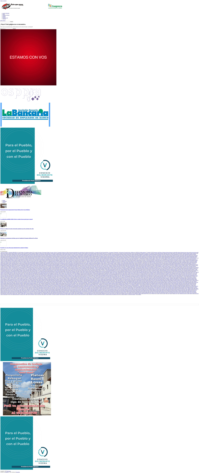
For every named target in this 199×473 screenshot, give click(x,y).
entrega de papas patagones (140, 267)
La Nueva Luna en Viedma (60, 277)
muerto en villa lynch (21, 281)
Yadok (72, 294)
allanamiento (136, 254)
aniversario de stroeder (62, 255)
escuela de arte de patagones (47, 268)
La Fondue (26, 277)
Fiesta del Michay (20, 271)
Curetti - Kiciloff (158, 262)
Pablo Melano (144, 282)
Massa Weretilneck (68, 280)
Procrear (46, 286)
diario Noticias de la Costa (14, 265)
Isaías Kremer (128, 274)
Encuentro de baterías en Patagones (24, 267)
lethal (4, 278)
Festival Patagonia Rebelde (110, 270)
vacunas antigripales (44, 293)
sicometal (50, 289)
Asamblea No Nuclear (23, 256)
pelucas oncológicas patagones (54, 284)
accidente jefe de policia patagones (44, 253)
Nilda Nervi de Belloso (167, 281)
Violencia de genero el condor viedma (186, 293)
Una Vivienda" (121, 292)
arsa (180, 255)
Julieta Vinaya (41, 276)
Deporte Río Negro (82, 263)
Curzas (169, 262)
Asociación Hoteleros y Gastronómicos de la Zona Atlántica (79, 256)
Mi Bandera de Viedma (135, 280)
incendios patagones (56, 274)
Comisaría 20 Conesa (77, 260)
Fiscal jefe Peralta (69, 271)
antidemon (82, 255)
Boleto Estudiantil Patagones (166, 257)
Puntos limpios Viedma (149, 286)
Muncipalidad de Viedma (61, 281)
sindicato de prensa (128, 289)
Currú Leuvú (163, 262)
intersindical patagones (105, 274)
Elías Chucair (136, 266)
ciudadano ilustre (92, 259)
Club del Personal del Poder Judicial (135, 259)
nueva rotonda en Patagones (22, 282)
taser (26, 291)
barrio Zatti (44, 257)
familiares (134, 269)
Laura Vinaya (130, 277)
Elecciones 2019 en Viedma (52, 266)
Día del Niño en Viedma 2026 (163, 264)
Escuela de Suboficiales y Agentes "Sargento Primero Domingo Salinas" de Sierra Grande (101, 268)
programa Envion (75, 286)
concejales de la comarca (8, 261)
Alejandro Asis (105, 254)
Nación (124, 281)
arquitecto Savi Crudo (175, 255)
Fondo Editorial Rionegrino (124, 271)
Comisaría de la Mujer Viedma (100, 260)
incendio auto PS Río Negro (173, 273)
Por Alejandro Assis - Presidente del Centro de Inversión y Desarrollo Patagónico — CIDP (127, 285)
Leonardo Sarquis (190, 277)
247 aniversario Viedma (45, 252)
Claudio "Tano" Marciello (110, 259)
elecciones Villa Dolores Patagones (128, 266)
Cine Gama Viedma (35, 259)
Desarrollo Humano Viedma (130, 263)
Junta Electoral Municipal (82, 276)
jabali (145, 274)
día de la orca (80, 264)
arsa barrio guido (183, 255)
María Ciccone (117, 279)
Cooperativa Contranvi (185, 261)
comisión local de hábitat (166, 260)
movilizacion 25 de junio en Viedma (189, 280)
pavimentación (165, 283)
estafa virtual (186, 268)
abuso (185, 252)
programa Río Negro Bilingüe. (83, 286)
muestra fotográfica (34, 281)
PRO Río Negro (42, 286)
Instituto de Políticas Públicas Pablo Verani (81, 274)
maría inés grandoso (159, 279)
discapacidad (70, 265)
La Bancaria (174, 276)
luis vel (147, 278)
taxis (27, 291)
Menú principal (2, 20)
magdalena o (167, 278)
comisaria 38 (92, 260)
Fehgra (180, 269)
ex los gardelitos (43, 269)
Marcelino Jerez (53, 279)
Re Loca (190, 286)
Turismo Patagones (65, 292)
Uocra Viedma (187, 292)
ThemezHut (18, 472)
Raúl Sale (187, 286)
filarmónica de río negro (54, 271)
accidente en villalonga (35, 253)
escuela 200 (14, 268)
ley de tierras (25, 278)
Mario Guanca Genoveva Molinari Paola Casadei (31, 280)
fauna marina (167, 269)
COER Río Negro (166, 259)
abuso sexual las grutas (190, 252)
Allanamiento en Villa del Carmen (179, 254)
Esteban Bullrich (18, 269)
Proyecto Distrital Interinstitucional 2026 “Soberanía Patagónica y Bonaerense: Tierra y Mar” (110, 286)
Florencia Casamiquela (95, 271)
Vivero (9, 294)
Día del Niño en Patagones (134, 264)
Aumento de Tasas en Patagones (147, 256)
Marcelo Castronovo (60, 279)
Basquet (56, 257)
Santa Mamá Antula (89, 288)
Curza (167, 262)
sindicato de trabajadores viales (182, 289)
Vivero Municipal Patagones (15, 294)
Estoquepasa (9, 471)
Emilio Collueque (147, 266)
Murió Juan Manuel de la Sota (103, 281)
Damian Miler (172, 262)
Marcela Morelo (48, 279)
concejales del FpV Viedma (16, 261)
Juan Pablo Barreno (150, 275)
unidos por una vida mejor (156, 292)
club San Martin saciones (159, 259)
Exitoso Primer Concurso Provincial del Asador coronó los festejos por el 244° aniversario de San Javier (63, 269)
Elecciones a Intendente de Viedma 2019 (64, 266)
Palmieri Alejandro (188, 282)
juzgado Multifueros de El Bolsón (129, 276)
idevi (144, 273)
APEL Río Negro (108, 255)
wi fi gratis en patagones (55, 294)
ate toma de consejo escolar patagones (110, 256)
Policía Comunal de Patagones (66, 285)
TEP (127, 291)
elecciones (40, 266)
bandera (196, 256)
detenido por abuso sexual (34, 264)
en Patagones (180, 266)
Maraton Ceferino (38, 279)
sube (119, 290)
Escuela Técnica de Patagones (163, 268)
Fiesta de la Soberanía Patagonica (161, 270)
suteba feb (185, 290)
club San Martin (151, 259)
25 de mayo (51, 252)
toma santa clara (148, 291)
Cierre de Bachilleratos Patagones (8, 259)
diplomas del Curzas (44, 265)
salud (62, 288)
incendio (166, 273)
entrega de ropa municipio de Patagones (151, 267)
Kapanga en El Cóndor (139, 276)
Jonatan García (175, 274)
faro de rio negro (154, 269)
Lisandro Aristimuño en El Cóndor (75, 278)
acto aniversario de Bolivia (127, 253)
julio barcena (70, 276)
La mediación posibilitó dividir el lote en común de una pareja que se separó (16, 219)
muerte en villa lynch (7, 281)
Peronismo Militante (92, 284)
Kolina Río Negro (163, 276)
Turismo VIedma (71, 292)
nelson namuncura (151, 281)
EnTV (159, 267)
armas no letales (169, 255)
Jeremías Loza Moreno (164, 274)
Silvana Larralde (80, 289)
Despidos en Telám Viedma (169, 263)
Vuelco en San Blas (38, 294)
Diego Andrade (20, 265)
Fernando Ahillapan (16, 270)
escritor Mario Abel (191, 267)
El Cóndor (166, 265)
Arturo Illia (18, 256)
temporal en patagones (100, 291)
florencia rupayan (102, 271)
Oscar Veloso (112, 282)
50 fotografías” (115, 252)
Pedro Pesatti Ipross (10, 284)
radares (164, 286)
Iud (130, 274)
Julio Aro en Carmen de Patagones (62, 276)
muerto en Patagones (14, 281)
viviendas (21, 294)
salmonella (59, 288)
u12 (84, 292)
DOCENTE (80, 265)
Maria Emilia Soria (145, 279)
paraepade (4, 283)
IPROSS (115, 274)
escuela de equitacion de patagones (73, 268)
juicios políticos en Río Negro (34, 276)
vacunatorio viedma (67, 293)
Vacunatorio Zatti (73, 293)
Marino (185, 279)
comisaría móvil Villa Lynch (116, 260)
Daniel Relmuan (194, 262)
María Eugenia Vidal (152, 279)
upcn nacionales (194, 292)
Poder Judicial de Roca (22, 285)
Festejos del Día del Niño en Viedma (50, 270)
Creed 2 (121, 262)
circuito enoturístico (42, 259)
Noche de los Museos (175, 281)
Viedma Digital (143, 293)
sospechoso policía (78, 290)
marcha (75, 279)
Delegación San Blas (49, 263)
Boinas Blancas (152, 257)
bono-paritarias (187, 257)
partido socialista (61, 283)
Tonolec (152, 291)
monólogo (175, 280)
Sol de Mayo (45, 290)
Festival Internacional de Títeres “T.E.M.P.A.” (98, 270)
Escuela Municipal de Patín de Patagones (142, 268)
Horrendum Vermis (83, 273)
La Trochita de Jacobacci (74, 277)
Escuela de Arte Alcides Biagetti (37, 268)
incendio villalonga (50, 274)
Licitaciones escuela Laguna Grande (50, 278)
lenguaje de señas (184, 277)
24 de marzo (39, 252)
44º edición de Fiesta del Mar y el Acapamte (91, 252)
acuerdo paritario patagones (158, 253)
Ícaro (132, 273)
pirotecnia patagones (118, 284)
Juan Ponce (162, 275)
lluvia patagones (84, 278)
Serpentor (17, 289)
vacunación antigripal (29, 293)
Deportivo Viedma (107, 263)
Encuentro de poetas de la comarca (35, 267)
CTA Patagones (144, 262)
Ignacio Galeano (148, 273)
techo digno (80, 291)
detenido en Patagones (25, 264)
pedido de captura (171, 283)
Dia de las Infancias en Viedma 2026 (110, 264)
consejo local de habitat (138, 261)
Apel (95, 255)
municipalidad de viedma (82, 281)
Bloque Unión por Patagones (136, 257)
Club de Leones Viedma (125, 259)
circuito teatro (65, 259)
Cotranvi (101, 262)
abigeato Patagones (181, 252)
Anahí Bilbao (13, 255)
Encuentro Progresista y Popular (65, 267)
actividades (110, 253)
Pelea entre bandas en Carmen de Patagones (41, 284)
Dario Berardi (14, 263)
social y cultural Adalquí (39, 290)
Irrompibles (123, 274)
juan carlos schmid (136, 275)
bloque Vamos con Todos (146, 257)
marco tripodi (90, 279)
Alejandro (101, 254)
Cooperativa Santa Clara (15, 262)
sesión (20, 289)
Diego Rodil (34, 265)
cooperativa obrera (8, 262)
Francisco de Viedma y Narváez (149, 271)
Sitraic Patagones (24, 290)
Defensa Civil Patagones (31, 263)
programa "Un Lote (51, 286)
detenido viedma (41, 264)
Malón (183, 278)
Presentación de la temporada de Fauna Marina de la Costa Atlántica (15, 209)
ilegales (152, 273)
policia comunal (44, 285)
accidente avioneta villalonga (12, 253)
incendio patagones (43, 274)
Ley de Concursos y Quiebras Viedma (16, 278)
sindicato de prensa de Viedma (147, 289)
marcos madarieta (101, 279)
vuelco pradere (43, 294)
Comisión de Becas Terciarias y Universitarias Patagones (145, 260)
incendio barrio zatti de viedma (183, 273)
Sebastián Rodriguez (151, 288)
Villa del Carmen (162, 293)
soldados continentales (51, 290)
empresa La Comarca (171, 266)
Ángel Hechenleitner (25, 255)
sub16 (108, 290)
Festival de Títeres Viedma (79, 270)
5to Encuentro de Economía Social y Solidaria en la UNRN (128, 252)
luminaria (150, 278)
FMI (112, 271)
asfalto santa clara (30, 256)
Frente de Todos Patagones (164, 271)
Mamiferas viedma (7, 279)
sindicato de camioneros (98, 289)
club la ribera (143, 259)
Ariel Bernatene (159, 255)
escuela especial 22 (119, 268)
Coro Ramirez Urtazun (49, 262)
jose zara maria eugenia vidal (76, 275)
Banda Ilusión (192, 256)
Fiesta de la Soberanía (152, 270)
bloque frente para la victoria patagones (113, 257)
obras (42, 282)
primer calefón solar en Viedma (188, 285)
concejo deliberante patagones (51, 261)
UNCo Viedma (129, 292)
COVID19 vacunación (110, 262)
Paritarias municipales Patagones (17, 283)
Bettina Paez (75, 257)
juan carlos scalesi (130, 275)
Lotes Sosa (124, 278)
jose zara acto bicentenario (59, 275)
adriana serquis (179, 253)
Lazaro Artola (138, 277)
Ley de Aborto (7, 278)
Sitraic (21, 290)
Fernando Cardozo (22, 270)
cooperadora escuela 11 (159, 261)
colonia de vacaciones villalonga (5, 260)
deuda (65, 264)
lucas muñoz (131, 278)
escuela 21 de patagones (20, 268)
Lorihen (93, 278)
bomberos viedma (181, 257)
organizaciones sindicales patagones (93, 282)
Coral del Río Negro (42, 262)
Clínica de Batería (118, 259)
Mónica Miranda (170, 280)
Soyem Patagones (84, 290)
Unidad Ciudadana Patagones (136, 292)
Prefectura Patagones (169, 285)
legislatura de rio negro (165, 277)
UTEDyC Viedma (21, 293)
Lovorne (127, 278)
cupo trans (153, 262)
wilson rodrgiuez (62, 294)
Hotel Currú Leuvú (109, 273)
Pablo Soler (153, 282)
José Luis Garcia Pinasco (31, 275)
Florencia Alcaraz (88, 271)
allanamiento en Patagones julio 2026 (159, 254)
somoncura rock (60, 290)
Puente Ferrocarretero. (129, 286)
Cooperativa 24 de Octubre (177, 261)
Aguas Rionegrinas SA (48, 254)
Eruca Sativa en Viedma (175, 267)
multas (56, 281)
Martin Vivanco (62, 280)
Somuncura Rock (66, 290)
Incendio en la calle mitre (15, 274)
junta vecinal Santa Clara (100, 276)
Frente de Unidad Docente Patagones (175, 271)
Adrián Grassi (175, 253)
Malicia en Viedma (179, 278)
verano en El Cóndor (115, 293)
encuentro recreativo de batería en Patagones (78, 267)
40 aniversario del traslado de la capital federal (76, 252)
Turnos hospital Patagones (79, 292)
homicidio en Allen (31, 273)
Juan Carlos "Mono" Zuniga (122, 275)
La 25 (167, 276)
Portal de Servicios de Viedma (147, 285)
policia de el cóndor (83, 285)
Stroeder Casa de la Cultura (102, 290)
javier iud (152, 274)
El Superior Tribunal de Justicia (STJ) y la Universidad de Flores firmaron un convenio (21, 266)
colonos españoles (14, 260)
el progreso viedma (181, 265)
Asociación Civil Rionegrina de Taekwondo (48, 256)
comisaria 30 (83, 260)
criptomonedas (131, 262)
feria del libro (189, 269)
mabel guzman (154, 278)
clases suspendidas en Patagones (100, 259)
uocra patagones (181, 292)
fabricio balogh (112, 269)
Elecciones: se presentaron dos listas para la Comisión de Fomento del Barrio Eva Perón (19, 238)
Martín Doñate (53, 280)
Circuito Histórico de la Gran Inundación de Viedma (54, 259)
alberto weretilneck (84, 254)
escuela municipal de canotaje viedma (129, 268)
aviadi (174, 256)
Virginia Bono (5, 294)
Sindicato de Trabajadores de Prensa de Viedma (169, 289)
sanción (80, 288)
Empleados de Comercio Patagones (156, 266)
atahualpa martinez (96, 256)
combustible (57, 260)
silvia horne (85, 289)
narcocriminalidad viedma (130, 281)
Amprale (9, 255)
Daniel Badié (184, 262)
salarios (56, 288)
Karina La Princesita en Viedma (151, 276)
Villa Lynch (167, 293)
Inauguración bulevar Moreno (160, 273)
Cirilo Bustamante (82, 259)
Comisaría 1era (71, 260)
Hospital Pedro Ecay (90, 273)
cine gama (30, 259)
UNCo (125, 292)
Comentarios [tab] (4, 201)
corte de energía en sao (61, 262)
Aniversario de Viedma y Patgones (72, 255)
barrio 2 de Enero (19, 257)
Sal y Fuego (27, 288)
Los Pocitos (105, 278)
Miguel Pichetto (163, 280)
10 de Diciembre (21, 252)
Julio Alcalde (54, 276)
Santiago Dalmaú (95, 288)
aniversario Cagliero (55, 255)
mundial (66, 281)
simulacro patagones (91, 289)
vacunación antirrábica (37, 293)
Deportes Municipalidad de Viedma (98, 263)
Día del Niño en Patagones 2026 (144, 264)
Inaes (154, 273)
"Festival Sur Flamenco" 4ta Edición (6, 252)
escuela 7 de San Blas (28, 268)
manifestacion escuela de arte (14, 279)
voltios (26, 294)
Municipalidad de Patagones (73, 281)
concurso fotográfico (69, 261)
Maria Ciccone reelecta (132, 279)
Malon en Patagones (188, 278)
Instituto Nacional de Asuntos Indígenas (94, 274)
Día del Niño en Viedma (154, 264)
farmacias (149, 269)
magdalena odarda (173, 278)
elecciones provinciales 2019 (117, 266)
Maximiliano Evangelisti (90, 280)
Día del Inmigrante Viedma (120, 264)
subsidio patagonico (129, 290)
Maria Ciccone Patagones (124, 279)
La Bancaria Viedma (179, 276)
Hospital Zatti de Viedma (102, 273)
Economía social (5, 17)
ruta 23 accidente (12, 288)
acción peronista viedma (92, 253)
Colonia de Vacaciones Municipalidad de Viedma (190, 259)
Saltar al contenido (3, 0)
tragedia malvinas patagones (177, 291)
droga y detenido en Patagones (111, 265)
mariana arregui (172, 279)
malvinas (1, 279)
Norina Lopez (6, 282)
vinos (178, 293)
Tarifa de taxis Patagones (12, 291)
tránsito (1, 292)
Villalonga (174, 293)
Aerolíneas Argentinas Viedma (187, 253)
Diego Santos (39, 265)
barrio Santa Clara (39, 257)
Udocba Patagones (101, 292)
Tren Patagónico (39, 292)
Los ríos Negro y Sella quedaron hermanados (114, 278)
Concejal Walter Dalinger (193, 260)
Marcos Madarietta (107, 279)
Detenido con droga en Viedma (9, 264)
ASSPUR (90, 256)
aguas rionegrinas (41, 254)
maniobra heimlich (22, 279)
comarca (21, 260)
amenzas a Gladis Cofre (4, 255)
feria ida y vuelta (194, 269)
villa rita (171, 293)
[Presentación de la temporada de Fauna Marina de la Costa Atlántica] (3, 207)
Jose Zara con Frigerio (67, 275)
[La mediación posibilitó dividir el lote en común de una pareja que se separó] (3, 217)
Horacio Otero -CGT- (70, 273)
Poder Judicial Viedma (29, 285)
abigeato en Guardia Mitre (173, 252)
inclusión (61, 274)
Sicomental (47, 289)
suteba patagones (190, 290)
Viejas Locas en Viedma (150, 293)
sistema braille (17, 290)
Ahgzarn (66, 254)
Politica (3, 14)
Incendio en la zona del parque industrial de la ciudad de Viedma (14, 247)
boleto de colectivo (158, 257)
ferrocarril (33, 270)
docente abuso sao (85, 265)
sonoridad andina (72, 290)
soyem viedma (90, 290)
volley (24, 294)
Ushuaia (13, 293)
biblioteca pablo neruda (81, 257)
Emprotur (176, 266)
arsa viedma (14, 256)
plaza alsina (164, 284)
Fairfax (131, 269)
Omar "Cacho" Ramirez (65, 282)
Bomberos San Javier (174, 257)
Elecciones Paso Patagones (92, 266)
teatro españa (46, 291)
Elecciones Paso (85, 266)
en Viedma (184, 266)
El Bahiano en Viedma (150, 265)
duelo (121, 265)
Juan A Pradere (96, 275)
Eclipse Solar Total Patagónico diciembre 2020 (133, 265)
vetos (133, 293)
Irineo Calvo (119, 274)
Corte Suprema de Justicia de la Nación (79, 262)
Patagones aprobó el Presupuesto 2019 (118, 283)
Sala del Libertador (52, 288)
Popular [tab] (3, 200)
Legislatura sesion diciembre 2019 (175, 277)
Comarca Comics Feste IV (43, 260)
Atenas (117, 256)
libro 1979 (35, 278)
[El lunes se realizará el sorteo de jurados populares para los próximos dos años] (3, 226)
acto (112, 253)
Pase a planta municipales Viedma (82, 283)
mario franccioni (15, 280)
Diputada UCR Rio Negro (63, 265)
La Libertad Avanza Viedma (41, 277)
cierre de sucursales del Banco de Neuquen (21, 259)
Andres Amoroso (19, 255)
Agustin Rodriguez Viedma (60, 254)
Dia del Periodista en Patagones (173, 264)
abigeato (167, 252)
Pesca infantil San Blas (106, 284)
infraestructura (65, 274)
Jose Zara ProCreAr (84, 275)
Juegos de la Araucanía (14, 276)
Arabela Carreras (134, 255)
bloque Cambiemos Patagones (102, 257)
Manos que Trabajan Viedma (30, 279)
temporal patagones (107, 291)
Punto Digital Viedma (141, 286)
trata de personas (12, 292)
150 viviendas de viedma (28, 252)
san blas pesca (73, 288)
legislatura (160, 277)
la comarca (194, 276)
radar (162, 286)
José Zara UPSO (90, 275)
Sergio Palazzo (5, 289)
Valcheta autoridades (79, 293)
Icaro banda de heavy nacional (138, 273)
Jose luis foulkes (24, 275)
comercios (67, 260)
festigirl (58, 270)
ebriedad (123, 265)
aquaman (129, 255)
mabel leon (158, 278)
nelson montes (145, 281)
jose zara (53, 275)
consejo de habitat (93, 261)
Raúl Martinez (183, 286)
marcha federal (85, 279)
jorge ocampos (192, 274)
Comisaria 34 (88, 260)
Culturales (4, 18)
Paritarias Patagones (26, 283)
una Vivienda (116, 292)
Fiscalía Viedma (82, 271)
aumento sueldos (170, 256)
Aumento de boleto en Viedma (136, 256)
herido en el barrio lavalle (4, 273)
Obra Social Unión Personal (36, 282)
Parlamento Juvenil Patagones (45, 283)
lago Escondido (86, 277)
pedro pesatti (185, 283)
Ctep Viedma (149, 262)
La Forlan (29, 277)
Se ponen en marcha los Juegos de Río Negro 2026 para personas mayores (129, 288)
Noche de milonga (182, 281)
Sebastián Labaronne (144, 288)
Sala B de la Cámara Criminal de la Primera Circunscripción (39, 288)
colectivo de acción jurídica (173, 259)
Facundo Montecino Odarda (125, 269)
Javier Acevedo (148, 274)
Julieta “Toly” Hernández (48, 276)
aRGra (150, 255)
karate (144, 276)
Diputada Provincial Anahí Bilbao (53, 265)
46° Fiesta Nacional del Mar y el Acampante (106, 252)
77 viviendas (148, 252)
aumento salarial (164, 256)
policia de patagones (90, 285)
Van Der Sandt (85, 293)
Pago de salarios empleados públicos (161, 282)
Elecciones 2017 (45, 266)
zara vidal (86, 294)
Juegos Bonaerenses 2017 (179, 275)
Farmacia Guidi (145, 269)
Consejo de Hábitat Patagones (101, 261)
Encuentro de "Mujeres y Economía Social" (11, 267)
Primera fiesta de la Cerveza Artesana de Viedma (31, 286)
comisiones (172, 260)
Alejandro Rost (128, 254)
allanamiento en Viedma (169, 254)
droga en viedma (103, 265)
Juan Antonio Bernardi (109, 275)
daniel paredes (189, 262)
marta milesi (48, 280)
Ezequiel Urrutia (86, 269)
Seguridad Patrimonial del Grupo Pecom (174, 288)
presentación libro (180, 285)
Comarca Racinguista (51, 260)
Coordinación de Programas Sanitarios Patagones (31, 262)
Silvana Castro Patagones (73, 289)
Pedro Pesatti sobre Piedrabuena (29, 284)
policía (35, 285)
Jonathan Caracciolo (181, 274)
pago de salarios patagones (172, 282)
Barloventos (14, 257)
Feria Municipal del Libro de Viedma (6, 270)
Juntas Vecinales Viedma (113, 276)
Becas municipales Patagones (63, 257)
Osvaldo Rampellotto (117, 282)
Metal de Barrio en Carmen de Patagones (124, 280)
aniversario (37, 255)
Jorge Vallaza (6, 275)
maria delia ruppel (139, 279)
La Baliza (169, 276)
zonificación (91, 294)
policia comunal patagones (75, 285)
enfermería (96, 267)
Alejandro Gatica (111, 254)
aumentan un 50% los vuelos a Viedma (125, 256)
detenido (175, 263)
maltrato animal (193, 278)
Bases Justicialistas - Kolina (50, 257)
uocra (178, 292)
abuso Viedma (5, 253)
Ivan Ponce (133, 274)
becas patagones (70, 257)
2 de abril (35, 252)
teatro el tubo (36, 291)
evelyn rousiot (38, 269)
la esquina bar (22, 277)
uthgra (25, 293)
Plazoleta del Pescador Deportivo (184, 284)
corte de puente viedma (69, 262)
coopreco (21, 262)
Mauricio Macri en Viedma (81, 280)
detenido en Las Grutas (18, 264)
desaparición (123, 263)
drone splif (118, 265)
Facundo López (117, 269)
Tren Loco (27, 292)
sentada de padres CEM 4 (192, 288)
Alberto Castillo (78, 254)
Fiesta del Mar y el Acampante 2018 (11, 271)
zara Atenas (75, 294)
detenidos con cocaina (59, 264)
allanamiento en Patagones (148, 254)
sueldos (134, 290)
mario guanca (20, 280)
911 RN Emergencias (153, 252)
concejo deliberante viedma (60, 261)
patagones (110, 283)
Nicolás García (156, 281)
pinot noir (113, 284)
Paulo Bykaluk (160, 283)
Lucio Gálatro (143, 278)
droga (99, 265)
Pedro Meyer (181, 283)
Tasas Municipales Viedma (20, 291)
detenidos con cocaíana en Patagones (50, 264)
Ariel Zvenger (164, 255)
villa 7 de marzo (157, 293)
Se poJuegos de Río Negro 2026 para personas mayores (107, 288)
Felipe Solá (183, 269)
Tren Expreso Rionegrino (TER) (20, 292)
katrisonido (158, 276)
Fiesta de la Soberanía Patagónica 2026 (186, 270)
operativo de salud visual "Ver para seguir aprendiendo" (78, 282)
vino (176, 293)
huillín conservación (121, 273)
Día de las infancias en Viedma (98, 264)
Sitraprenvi (33, 290)
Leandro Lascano (143, 277)
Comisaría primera (124, 260)
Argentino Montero (145, 255)
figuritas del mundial (46, 271)
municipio (87, 281)
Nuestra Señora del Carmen (13, 282)
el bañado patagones (158, 265)
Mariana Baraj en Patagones (179, 279)
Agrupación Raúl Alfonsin (34, 254)
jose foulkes (11, 275)
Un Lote (105, 292)
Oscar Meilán (107, 282)
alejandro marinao (117, 254)
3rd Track (55, 252)
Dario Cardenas (19, 263)
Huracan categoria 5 (128, 273)
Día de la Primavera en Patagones (87, 264)
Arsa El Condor (193, 255)
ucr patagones (89, 292)
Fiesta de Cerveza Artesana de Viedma (121, 270)
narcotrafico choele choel (139, 281)
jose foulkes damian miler (17, 275)
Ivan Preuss (137, 274)
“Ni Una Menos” (138, 294)
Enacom (187, 266)
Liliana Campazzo (67, 278)
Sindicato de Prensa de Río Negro (136, 289)
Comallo (18, 260)
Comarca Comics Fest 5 (35, 260)
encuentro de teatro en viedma (46, 267)
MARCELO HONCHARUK (68, 279)
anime (34, 255)
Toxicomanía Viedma (157, 291)
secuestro (165, 288)
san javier (77, 288)
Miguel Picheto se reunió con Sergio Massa (153, 280)
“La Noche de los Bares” (131, 294)
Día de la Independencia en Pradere (71, 264)
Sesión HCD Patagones (36, 289)
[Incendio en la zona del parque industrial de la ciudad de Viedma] (3, 245)
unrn (174, 292)
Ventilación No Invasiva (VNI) (107, 293)
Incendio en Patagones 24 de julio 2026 (33, 274)
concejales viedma (32, 261)
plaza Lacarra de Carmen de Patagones (172, 284)
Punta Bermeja (135, 286)
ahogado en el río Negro (72, 254)
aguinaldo (53, 254)
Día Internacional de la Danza (193, 264)
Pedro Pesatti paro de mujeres (18, 284)
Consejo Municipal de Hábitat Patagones (149, 261)
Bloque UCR (129, 257)
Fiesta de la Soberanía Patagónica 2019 (173, 270)
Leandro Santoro (155, 277)
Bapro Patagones (9, 257)
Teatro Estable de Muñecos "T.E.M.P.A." (63, 291)
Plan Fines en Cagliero (158, 284)
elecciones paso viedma (101, 266)
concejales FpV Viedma (25, 261)
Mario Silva (44, 280)
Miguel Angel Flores (142, 280)
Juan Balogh (115, 275)
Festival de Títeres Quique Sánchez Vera (68, 270)
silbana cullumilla (55, 289)
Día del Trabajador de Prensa (183, 264)
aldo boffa (94, 254)
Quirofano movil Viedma (157, 286)
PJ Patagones (137, 284)
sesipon (42, 289)
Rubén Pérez (7, 288)
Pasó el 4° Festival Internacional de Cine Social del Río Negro (98, 283)
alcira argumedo (90, 254)
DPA (97, 265)
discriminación (75, 265)
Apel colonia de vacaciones (100, 255)
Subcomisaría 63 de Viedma (114, 290)
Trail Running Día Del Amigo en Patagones (189, 291)
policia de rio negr (96, 285)
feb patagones (171, 269)
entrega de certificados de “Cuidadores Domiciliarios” (127, 267)
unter (176, 292)
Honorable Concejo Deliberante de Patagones (51, 273)
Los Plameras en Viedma (99, 278)
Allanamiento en (141, 254)
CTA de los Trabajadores (138, 262)
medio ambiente (103, 280)
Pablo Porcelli (149, 282)
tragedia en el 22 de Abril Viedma (166, 291)
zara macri (79, 294)
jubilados (165, 275)
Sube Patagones (123, 290)
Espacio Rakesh (181, 268)
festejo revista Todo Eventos (39, 270)
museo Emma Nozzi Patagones (118, 281)
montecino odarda (180, 280)
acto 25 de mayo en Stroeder (118, 253)
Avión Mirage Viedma (178, 256)
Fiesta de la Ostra (145, 270)
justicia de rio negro (121, 276)
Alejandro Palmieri (123, 254)
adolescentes (166, 253)
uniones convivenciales (169, 292)
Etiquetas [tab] (3, 202)
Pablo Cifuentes (129, 282)
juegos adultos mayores (170, 275)
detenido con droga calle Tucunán (182, 263)
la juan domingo (34, 277)
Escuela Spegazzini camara (153, 268)
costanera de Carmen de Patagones (94, 262)
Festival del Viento (87, 270)
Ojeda (60, 282)
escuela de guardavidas (82, 268)
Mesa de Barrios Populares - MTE (112, 280)
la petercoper (67, 277)
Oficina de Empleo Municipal (54, 282)
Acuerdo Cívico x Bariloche (149, 253)
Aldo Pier (98, 254)
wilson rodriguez (68, 294)
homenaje (17, 273)
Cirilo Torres (87, 259)
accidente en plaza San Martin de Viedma (24, 253)
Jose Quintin (43, 275)
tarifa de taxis (5, 291)
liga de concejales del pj (60, 278)
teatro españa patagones (52, 291)
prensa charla (175, 285)
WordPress (7, 472)
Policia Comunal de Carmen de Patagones (54, 285)
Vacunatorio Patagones (60, 293)
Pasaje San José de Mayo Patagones (70, 283)
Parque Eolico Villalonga (55, 283)
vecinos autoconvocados (97, 293)
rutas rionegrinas (22, 288)
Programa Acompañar (58, 286)
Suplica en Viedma (178, 290)
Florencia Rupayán (108, 271)
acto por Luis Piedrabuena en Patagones (138, 253)
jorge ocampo (187, 274)
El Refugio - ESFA (188, 265)
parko (39, 283)
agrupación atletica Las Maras (25, 254)
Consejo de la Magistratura (110, 261)
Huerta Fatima (115, 273)
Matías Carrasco (74, 280)
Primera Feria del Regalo (19, 286)
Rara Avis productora (169, 286)
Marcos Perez (112, 279)
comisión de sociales (158, 260)
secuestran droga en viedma (159, 288)
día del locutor (127, 264)
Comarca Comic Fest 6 (27, 260)
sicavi (44, 289)
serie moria (14, 289)
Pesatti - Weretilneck (99, 284)
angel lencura (31, 255)
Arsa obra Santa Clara (8, 256)
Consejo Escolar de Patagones (120, 261)
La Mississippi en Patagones (51, 277)
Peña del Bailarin (62, 284)
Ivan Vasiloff (141, 274)
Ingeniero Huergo (71, 274)
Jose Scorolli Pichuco (48, 275)
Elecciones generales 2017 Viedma (76, 266)
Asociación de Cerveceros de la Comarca (62, 256)
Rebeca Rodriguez (195, 286)
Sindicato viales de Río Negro (5, 290)
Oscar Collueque (102, 282)
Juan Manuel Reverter (142, 275)
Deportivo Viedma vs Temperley (115, 263)
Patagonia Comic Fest (128, 283)
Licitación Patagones (40, 278)
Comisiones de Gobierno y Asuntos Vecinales (181, 260)
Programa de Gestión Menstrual (67, 286)
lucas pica (135, 278)
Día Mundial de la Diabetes (4, 265)
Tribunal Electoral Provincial (57, 292)
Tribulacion (44, 292)
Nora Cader (191, 281)
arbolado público (139, 255)
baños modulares (3, 257)
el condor (163, 265)
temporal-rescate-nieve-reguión (121, 291)
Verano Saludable (122, 293)
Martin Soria (58, 280)
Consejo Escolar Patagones (129, 261)
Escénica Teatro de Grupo (184, 267)
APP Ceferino (122, 255)
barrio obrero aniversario (32, 257)
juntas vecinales (106, 276)
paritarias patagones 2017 (34, 283)
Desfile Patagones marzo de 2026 (159, 263)
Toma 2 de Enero (143, 291)
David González (24, 263)
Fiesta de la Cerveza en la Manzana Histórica (135, 270)
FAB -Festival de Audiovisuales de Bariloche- (97, 269)
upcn (190, 292)
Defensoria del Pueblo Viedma (41, 263)
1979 (33, 252)
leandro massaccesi (149, 277)
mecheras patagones (97, 280)
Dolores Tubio (94, 265)
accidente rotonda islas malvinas (67, 253)
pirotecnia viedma (125, 284)
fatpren (158, 269)
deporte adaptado (76, 263)
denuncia (58, 263)
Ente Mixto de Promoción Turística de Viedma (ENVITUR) (108, 267)
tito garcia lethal (130, 291)
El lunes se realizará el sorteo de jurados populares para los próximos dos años (17, 228)
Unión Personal (163, 292)
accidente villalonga (85, 253)
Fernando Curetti (28, 270)
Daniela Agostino (9, 263)
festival (60, 270)
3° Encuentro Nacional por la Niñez (63, 252)
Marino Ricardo (189, 279)
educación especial (144, 265)
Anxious (93, 255)
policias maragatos (109, 285)
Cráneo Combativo (117, 262)
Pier (111, 284)
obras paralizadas (46, 282)
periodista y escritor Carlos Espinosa (78, 284)
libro (32, 278)
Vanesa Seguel (90, 293)
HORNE (78, 273)
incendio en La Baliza (7, 274)
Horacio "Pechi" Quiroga (63, 273)
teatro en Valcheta (41, 291)
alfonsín (133, 254)
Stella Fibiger (95, 290)
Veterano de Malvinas (128, 293)
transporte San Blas (6, 292)
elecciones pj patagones (108, 266)
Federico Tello (176, 269)
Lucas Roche (139, 278)
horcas (76, 273)
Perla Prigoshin (86, 284)
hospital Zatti (96, 273)
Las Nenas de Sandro (107, 277)
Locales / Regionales (5, 13)
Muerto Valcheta (27, 281)
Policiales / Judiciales (5, 15)
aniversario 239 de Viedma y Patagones (45, 255)
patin (133, 283)
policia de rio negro (103, 285)
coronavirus (56, 262)
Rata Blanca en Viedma (176, 286)
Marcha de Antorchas (79, 279)
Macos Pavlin (163, 278)
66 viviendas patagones (142, 252)
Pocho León (192, 284)
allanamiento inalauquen (189, 254)
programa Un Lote (91, 286)
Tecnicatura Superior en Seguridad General (89, 291)
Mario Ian (40, 280)
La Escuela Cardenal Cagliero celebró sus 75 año (11, 277)
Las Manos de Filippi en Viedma (98, 277)
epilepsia (170, 267)
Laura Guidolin (121, 277)
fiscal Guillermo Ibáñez (62, 271)
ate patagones (101, 256)
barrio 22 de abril (25, 257)
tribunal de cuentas (49, 292)
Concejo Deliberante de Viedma (41, 261)
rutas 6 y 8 (17, 288)
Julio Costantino (75, 276)
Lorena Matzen (89, 278)
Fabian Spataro (107, 269)
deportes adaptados (89, 263)
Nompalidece (187, 281)
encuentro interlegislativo (56, 267)
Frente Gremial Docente (185, 271)
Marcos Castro (95, 279)
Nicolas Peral (161, 281)
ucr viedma (93, 292)
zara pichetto (83, 294)
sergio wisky (10, 289)
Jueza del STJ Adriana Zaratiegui (23, 276)
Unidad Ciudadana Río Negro (146, 292)
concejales (2, 261)
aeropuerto (194, 253)
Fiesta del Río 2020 (26, 271)
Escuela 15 (10, 268)
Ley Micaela (29, 278)
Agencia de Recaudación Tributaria (9, 254)
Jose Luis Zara (38, 275)
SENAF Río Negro (184, 288)
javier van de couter (157, 274)
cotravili (105, 262)
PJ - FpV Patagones (131, 284)
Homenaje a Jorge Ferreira (23, 273)
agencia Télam (17, 254)
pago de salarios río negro (180, 282)
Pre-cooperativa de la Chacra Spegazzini (158, 285)
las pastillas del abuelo (115, 277)
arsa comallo (189, 255)
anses (79, 255)
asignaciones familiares (37, 256)
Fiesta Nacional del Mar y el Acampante (36, 271)
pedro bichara (176, 283)
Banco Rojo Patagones (186, 256)
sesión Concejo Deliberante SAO (27, 289)
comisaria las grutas (108, 260)
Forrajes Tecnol (131, 271)
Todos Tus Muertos (136, 291)
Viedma (139, 293)
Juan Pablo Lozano (156, 275)
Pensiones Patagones (68, 284)
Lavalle (134, 277)
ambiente (194, 254)
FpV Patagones (141, 271)
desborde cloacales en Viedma (140, 263)
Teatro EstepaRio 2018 (74, 291)
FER (186, 269)
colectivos (179, 259)
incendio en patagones (23, 274)
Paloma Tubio (193, 282)
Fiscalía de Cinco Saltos (76, 271)
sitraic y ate (29, 290)
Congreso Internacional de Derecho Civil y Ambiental (81, 261)
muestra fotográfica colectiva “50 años (43, 281)
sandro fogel (83, 288)
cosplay (87, 262)
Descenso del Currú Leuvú (149, 263)
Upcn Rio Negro (9, 293)
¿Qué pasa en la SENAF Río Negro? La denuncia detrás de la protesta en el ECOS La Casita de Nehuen (110, 294)
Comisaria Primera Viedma (131, 260)
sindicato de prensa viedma (157, 289)
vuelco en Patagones (31, 294)
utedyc (16, 293)
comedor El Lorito (62, 260)
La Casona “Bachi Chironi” (187, 276)
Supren (182, 290)
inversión (110, 274)
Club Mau (147, 259)
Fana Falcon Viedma (139, 269)
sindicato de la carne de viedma (119, 289)
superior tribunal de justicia (145, 290)
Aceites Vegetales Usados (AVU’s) (102, 253)
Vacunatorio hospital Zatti (52, 293)
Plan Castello (152, 284)
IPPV (113, 274)
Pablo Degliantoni (135, 282)
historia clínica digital (12, 273)
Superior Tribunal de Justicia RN (169, 290)
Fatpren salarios (162, 269)
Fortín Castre (136, 271)
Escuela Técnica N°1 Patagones (173, 268)
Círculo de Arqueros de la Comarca (73, 259)
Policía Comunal (38, 285)
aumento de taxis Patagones (156, 256)
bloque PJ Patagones (123, 257)
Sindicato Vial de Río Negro (192, 289)
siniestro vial (12, 290)
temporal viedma (113, 291)
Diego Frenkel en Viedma (28, 265)
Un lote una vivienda (110, 292)
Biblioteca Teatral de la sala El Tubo (91, 257)
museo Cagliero (110, 281)
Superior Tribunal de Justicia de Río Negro (157, 290)
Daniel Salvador (3, 263)
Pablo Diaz (140, 282)
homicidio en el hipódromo (39, 273)
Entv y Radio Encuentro (164, 267)
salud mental (65, 288)
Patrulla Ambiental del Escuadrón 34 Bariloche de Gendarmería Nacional (146, 283)
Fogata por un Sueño (116, 271)
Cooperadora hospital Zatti (168, 261)
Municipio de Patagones (93, 281)
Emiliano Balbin (141, 266)
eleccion (37, 266)
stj (97, 290)
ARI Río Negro (153, 255)
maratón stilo (43, 279)
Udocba (96, 292)
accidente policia (53, 253)
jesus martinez (171, 274)
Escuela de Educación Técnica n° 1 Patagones (59, 268)
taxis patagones (30, 291)
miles (167, 280)
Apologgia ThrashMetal (115, 255)
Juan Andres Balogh (102, 275)
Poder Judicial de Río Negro (13, 285)
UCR (86, 292)
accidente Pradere (59, 253)
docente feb (90, 265)
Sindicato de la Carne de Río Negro (108, 289)
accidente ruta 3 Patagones (77, 253)
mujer (51, 281)
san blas (69, 288)
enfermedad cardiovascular (90, 267)
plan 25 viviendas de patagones (144, 284)
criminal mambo (126, 262)
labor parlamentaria (81, 277)
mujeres (53, 281)
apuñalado (126, 255)
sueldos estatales (138, 290)
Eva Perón (23, 269)
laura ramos (126, 277)
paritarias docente (9, 283)
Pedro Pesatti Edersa (190, 283)
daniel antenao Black (178, 262)
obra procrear (29, 282)
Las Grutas (91, 277)
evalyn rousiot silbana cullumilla (30, 269)
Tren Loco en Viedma (33, 292)
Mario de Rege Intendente (8, 280)
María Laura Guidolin (165, 279)
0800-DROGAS (15, 252)
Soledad (56, 290)
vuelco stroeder (48, 294)
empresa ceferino (164, 266)
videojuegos (136, 293)
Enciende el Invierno (192, 266)
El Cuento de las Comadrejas (173, 265)
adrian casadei (170, 253)
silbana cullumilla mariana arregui (63, 289)
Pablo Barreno (124, 282)
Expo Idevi (82, 269)
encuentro (2, 267)
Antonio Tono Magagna (88, 255)
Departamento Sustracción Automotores (66, 263)
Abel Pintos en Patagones (162, 252)
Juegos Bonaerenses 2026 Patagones (189, 275)
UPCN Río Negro (3, 293)
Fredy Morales (157, 271)
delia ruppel (55, 263)
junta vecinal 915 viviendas (91, 276)
